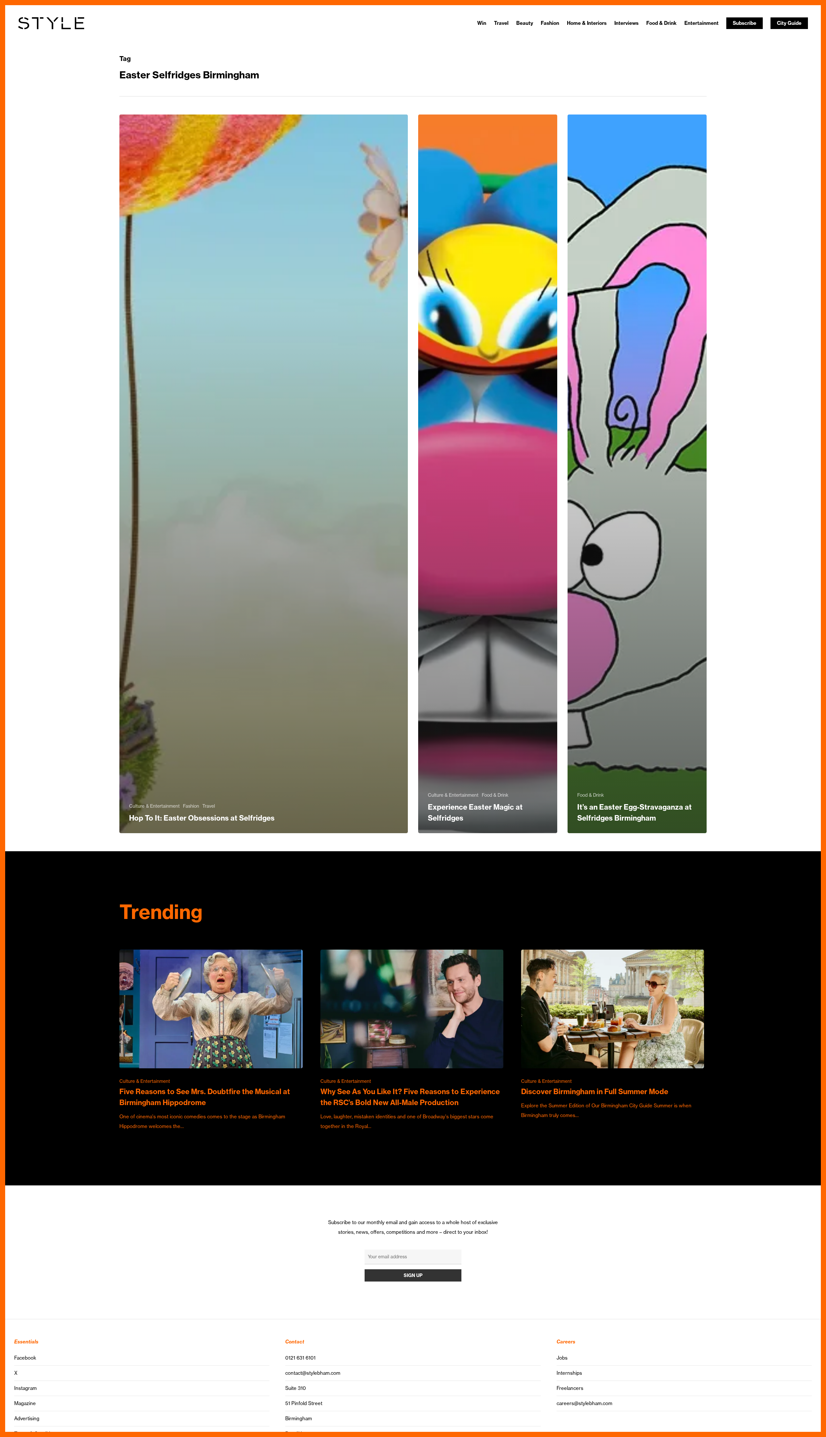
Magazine (25, 1403)
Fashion (191, 806)
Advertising (26, 1418)
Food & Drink (495, 795)
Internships (569, 1373)
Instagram (25, 1388)
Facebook (25, 1358)
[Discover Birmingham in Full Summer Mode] (612, 1035)
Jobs (562, 1358)
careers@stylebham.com (584, 1403)
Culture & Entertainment (154, 806)
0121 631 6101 (300, 1358)
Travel (208, 806)
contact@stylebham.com (312, 1373)
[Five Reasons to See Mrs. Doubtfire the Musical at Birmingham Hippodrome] (211, 1041)
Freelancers (570, 1388)
